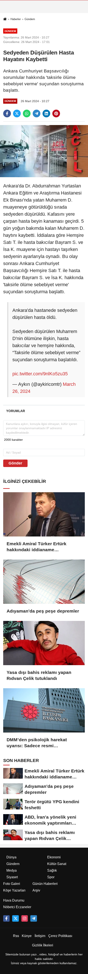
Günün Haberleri (45, 884)
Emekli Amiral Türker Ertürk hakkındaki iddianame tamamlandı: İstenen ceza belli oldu (40, 547)
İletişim (40, 936)
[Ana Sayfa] (5, 19)
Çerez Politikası (60, 936)
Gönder (15, 463)
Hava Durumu (13, 900)
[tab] (15, 411)
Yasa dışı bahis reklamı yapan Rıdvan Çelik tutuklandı (39, 675)
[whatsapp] (27, 113)
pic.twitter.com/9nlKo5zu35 (40, 373)
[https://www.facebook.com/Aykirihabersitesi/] (6, 918)
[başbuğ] (33, 918)
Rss (16, 936)
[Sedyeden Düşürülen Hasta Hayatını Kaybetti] (44, 151)
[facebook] (7, 113)
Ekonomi (54, 857)
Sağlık (52, 870)
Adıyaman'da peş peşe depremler (43, 611)
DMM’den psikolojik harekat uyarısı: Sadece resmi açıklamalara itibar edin (37, 743)
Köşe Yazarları (14, 890)
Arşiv (36, 890)
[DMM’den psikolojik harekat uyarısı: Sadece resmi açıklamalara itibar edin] (44, 710)
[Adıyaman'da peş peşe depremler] (44, 582)
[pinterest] (56, 113)
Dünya (11, 857)
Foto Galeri (11, 884)
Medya (11, 870)
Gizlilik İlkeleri (42, 945)
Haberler (15, 19)
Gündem (30, 19)
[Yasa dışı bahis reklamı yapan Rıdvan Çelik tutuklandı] (44, 643)
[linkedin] (46, 113)
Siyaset (12, 877)
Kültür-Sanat (56, 864)
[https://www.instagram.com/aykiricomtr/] (24, 918)
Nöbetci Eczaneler (17, 907)
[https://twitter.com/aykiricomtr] (15, 918)
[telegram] (36, 113)
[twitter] (17, 113)
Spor (50, 877)
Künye (27, 936)
